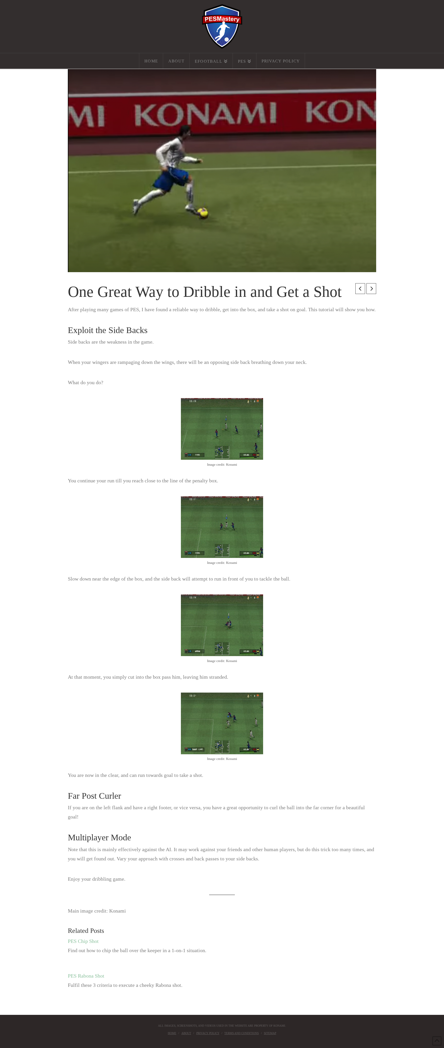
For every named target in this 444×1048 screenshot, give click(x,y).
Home (172, 1033)
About (186, 1033)
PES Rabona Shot (86, 976)
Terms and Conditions (241, 1033)
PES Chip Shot (83, 941)
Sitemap (270, 1033)
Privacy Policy (207, 1033)
